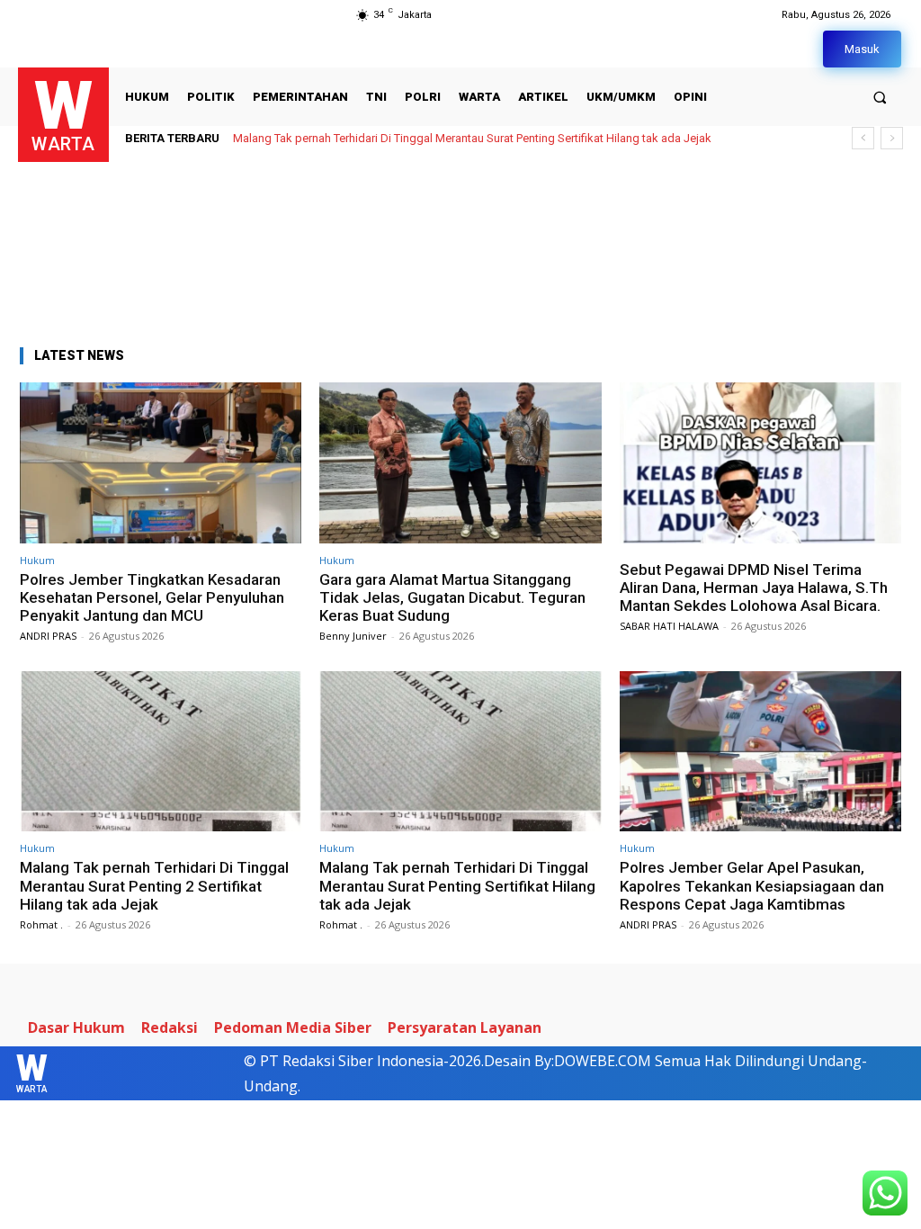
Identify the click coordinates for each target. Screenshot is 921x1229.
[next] (892, 138)
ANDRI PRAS (48, 635)
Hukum (37, 560)
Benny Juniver (353, 635)
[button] (880, 97)
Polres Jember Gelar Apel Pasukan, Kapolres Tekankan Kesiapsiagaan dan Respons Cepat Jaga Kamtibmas (752, 885)
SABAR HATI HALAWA (669, 625)
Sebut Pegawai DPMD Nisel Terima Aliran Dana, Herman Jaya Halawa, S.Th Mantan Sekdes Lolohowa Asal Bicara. (754, 588)
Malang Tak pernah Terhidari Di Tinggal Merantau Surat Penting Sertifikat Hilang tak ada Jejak (472, 138)
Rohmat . (41, 924)
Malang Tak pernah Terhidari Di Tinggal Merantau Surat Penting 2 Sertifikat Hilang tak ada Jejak (154, 885)
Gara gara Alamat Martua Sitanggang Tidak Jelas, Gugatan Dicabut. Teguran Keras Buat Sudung (452, 597)
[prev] (863, 138)
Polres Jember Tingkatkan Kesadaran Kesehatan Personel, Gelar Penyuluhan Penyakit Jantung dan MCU (152, 597)
